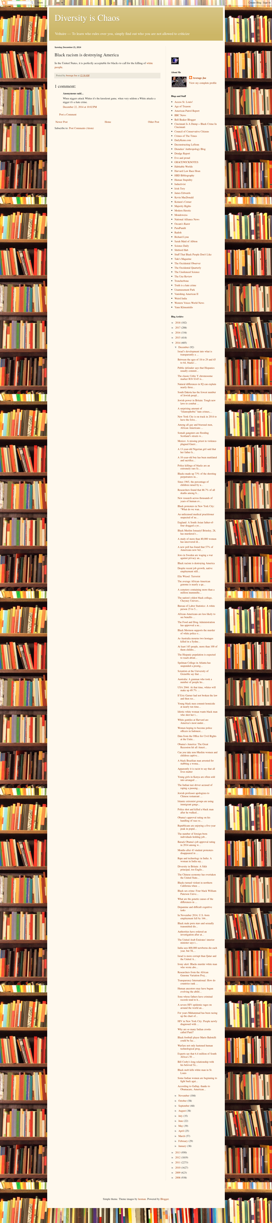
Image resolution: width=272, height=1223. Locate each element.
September (184, 1105)
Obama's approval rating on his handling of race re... (194, 819)
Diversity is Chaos (87, 17)
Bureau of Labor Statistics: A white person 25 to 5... (196, 607)
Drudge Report (182, 153)
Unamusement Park (184, 289)
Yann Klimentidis (183, 307)
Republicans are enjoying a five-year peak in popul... (197, 827)
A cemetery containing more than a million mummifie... (196, 591)
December (184, 347)
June (181, 1121)
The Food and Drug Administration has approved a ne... (196, 623)
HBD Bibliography (184, 175)
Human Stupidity (183, 180)
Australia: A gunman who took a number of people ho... (195, 680)
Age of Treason (182, 106)
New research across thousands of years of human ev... (195, 499)
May (181, 1126)
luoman (142, 1199)
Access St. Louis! (183, 102)
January (182, 1146)
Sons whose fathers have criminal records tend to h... (195, 998)
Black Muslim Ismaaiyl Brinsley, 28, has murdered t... (197, 532)
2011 (178, 1162)
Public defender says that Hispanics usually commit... (196, 369)
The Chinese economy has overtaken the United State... (197, 876)
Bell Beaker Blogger (185, 119)
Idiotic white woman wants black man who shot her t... (197, 713)
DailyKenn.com (182, 140)
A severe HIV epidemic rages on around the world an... (195, 1006)
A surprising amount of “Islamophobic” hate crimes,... (195, 410)
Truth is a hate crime (185, 285)
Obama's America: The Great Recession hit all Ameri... (193, 745)
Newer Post (62, 122)
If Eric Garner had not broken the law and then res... (197, 697)
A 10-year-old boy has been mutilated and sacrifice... (197, 459)
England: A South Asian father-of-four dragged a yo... (196, 524)
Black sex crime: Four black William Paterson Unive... (197, 892)
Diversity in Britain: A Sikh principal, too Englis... (192, 868)
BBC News (180, 115)
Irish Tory (179, 188)
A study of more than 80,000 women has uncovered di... (197, 540)
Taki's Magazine (182, 259)
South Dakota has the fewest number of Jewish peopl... (197, 393)
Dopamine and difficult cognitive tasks (195, 908)
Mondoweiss (180, 215)
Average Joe (199, 78)
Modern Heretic (182, 210)
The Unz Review (183, 276)
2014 (178, 342)
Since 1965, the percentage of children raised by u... (193, 483)
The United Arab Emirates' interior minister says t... (196, 941)
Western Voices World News (189, 303)
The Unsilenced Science (186, 272)
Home (108, 122)
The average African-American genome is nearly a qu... (194, 582)
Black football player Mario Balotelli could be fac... (197, 1039)
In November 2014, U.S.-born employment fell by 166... (193, 916)
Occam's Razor (182, 223)
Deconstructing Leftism (186, 144)
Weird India (180, 298)
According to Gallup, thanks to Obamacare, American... (194, 1087)
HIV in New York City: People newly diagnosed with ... (197, 1022)
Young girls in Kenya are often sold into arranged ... (196, 778)
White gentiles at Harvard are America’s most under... (193, 721)
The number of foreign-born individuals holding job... (192, 835)
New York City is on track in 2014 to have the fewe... (197, 418)
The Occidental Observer (187, 263)
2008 (178, 1177)
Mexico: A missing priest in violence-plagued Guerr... (197, 442)
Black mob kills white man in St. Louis (195, 1071)
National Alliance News (186, 219)
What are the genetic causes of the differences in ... (195, 900)
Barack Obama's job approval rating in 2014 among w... (196, 843)
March (182, 1136)
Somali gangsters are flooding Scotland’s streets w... (193, 434)
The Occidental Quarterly (187, 267)
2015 (178, 337)
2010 (178, 1167)
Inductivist (180, 184)
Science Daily (181, 245)
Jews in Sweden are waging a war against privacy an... (195, 556)
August (182, 1110)
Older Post (153, 122)
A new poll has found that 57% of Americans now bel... (195, 548)
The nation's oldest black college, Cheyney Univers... (195, 599)
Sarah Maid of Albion (185, 241)
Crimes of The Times (185, 136)
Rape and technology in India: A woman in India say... (195, 859)
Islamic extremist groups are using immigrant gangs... (196, 802)
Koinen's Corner (183, 201)
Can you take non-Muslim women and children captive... (197, 753)
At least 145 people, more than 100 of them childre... (197, 648)
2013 (178, 1152)
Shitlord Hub (181, 250)
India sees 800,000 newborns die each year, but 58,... (197, 949)
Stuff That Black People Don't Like (192, 254)
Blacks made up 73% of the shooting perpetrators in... (197, 475)
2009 (178, 1172)
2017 (178, 327)
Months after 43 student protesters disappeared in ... (195, 851)
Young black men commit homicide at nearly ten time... (196, 705)
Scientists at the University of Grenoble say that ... (193, 672)
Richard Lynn (181, 237)
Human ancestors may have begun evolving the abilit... (195, 990)
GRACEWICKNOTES (186, 162)
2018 (178, 322)
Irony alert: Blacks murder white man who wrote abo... (197, 965)
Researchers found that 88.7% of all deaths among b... (196, 491)
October (182, 1100)
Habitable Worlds (183, 166)
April (181, 1131)
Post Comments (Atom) (81, 128)
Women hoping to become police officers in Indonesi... (195, 729)
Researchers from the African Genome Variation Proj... (193, 973)
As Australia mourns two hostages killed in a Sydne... (195, 640)
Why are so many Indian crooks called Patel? (194, 1030)
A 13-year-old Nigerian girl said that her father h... (197, 450)
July (180, 1116)
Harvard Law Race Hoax (187, 171)
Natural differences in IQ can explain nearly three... (197, 385)
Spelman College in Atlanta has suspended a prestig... (194, 664)
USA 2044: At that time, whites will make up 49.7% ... (197, 688)
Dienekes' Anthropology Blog (190, 149)
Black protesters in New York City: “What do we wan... (196, 507)
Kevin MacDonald (184, 197)
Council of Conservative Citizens (191, 131)
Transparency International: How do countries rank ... (196, 982)
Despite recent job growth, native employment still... (195, 569)
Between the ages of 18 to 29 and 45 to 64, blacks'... (197, 361)
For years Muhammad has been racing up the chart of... (197, 1014)
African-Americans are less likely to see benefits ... (196, 615)
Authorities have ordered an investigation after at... (192, 933)
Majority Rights (182, 206)
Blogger (164, 1199)
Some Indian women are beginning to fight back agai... (197, 1079)
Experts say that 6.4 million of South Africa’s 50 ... (197, 1055)
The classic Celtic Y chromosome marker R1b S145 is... (195, 377)
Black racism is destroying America (196, 563)
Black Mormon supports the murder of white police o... (196, 631)
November (184, 1095)
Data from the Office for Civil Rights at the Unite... (197, 737)
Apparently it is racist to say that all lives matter (196, 770)
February (183, 1141)
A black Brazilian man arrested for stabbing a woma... (196, 762)
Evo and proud (182, 158)
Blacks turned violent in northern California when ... (195, 884)
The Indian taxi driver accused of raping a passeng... (195, 786)
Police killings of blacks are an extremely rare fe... (194, 467)
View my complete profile (202, 83)
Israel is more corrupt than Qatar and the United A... (197, 957)
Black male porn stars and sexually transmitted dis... (196, 924)
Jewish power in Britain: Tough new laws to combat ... (197, 401)
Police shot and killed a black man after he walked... (196, 811)
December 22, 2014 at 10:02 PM (80, 107)
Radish (178, 232)
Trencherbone (181, 281)
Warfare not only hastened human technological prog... (195, 1047)
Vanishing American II (186, 294)
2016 (178, 332)
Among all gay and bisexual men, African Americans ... (195, 426)
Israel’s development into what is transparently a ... (195, 353)
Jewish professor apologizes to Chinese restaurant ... (193, 794)
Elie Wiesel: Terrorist (189, 576)
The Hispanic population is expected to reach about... (197, 656)
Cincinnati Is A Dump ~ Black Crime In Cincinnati (195, 125)
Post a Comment (67, 114)
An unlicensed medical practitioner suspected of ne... (196, 515)
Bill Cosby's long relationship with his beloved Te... (196, 1063)
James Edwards (182, 193)
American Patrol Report (186, 110)
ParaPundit (180, 228)
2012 (178, 1157)
